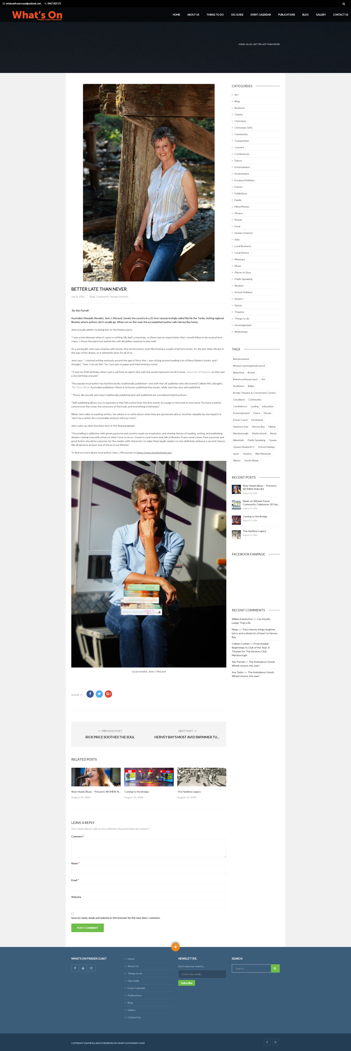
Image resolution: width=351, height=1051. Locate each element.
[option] (95, 783)
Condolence (240, 406)
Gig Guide (237, 14)
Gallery (321, 14)
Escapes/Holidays (245, 180)
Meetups (240, 259)
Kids (237, 239)
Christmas (240, 121)
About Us (193, 14)
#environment (241, 358)
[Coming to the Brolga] (236, 520)
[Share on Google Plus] (108, 694)
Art (236, 94)
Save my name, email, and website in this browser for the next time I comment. (115, 917)
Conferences (242, 153)
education (267, 406)
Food (237, 226)
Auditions (238, 386)
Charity (239, 114)
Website (76, 896)
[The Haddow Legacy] (236, 534)
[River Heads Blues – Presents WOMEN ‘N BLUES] (236, 489)
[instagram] (275, 1042)
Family (238, 200)
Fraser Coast (240, 419)
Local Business (243, 246)
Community (102, 296)
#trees (251, 372)
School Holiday (266, 446)
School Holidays (243, 292)
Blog (305, 14)
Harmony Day (240, 426)
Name (75, 863)
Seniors (239, 298)
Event (257, 413)
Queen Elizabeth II (243, 446)
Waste (237, 460)
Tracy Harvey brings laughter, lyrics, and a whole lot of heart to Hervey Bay (255, 633)
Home (176, 14)
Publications (286, 14)
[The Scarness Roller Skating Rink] (202, 777)
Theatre (239, 311)
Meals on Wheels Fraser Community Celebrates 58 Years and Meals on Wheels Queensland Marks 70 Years (261, 506)
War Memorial (263, 453)
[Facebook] (75, 968)
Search (275, 968)
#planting (238, 372)
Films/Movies (242, 206)
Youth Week (251, 460)
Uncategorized (243, 325)
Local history (242, 252)
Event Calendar (261, 14)
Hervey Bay (258, 426)
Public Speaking (243, 279)
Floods (238, 219)
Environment (242, 173)
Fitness (239, 213)
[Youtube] (83, 968)
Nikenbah (238, 440)
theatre (247, 453)
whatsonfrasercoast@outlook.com (23, 3)
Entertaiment (242, 167)
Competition (242, 140)
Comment (77, 836)
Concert (239, 147)
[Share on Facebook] (90, 694)
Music (238, 265)
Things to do (215, 14)
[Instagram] (91, 968)
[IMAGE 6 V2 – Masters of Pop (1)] (149, 777)
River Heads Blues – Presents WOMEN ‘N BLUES (99, 791)
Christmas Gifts (244, 127)
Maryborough (240, 433)
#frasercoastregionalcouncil (249, 365)
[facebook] (267, 1042)
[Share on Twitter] (99, 694)
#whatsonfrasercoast (245, 379)
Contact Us (340, 14)
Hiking (271, 426)
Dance (238, 160)
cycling (254, 406)
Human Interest (119, 296)
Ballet (251, 386)
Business (240, 107)
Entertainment (241, 413)
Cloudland (239, 399)
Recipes (239, 285)
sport (236, 453)
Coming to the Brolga (136, 791)
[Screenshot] (96, 777)
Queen (273, 440)
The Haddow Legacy (189, 791)
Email (75, 880)
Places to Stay (243, 272)
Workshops (241, 331)
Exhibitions (241, 193)
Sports (238, 305)
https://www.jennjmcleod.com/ (154, 452)
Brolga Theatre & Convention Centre (254, 392)
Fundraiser (257, 419)
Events (239, 186)
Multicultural (259, 433)
